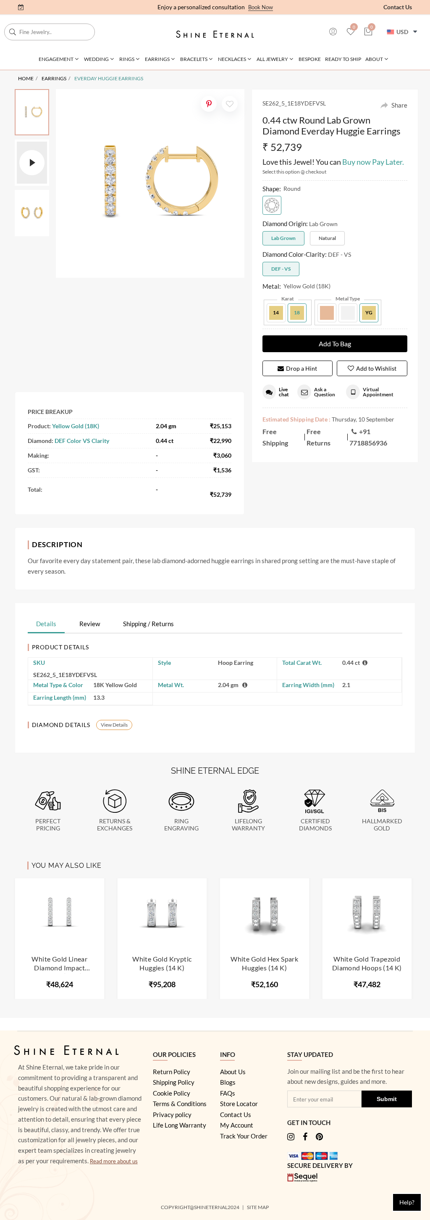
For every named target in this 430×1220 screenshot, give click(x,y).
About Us (233, 1071)
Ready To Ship (343, 59)
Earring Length (59, 697)
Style (164, 662)
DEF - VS (281, 269)
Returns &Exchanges (114, 825)
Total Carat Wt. (302, 662)
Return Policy (171, 1071)
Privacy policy (172, 1114)
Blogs (228, 1082)
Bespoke (310, 59)
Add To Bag (335, 344)
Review (89, 623)
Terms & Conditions (180, 1103)
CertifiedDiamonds (315, 825)
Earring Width (308, 684)
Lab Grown (283, 238)
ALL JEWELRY (272, 59)
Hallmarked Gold (382, 825)
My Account (236, 1125)
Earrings (157, 59)
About (374, 59)
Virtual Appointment (378, 392)
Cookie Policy (171, 1093)
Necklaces (232, 59)
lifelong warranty (248, 825)
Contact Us (397, 7)
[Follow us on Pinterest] (319, 1137)
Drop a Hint (301, 368)
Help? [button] (406, 1202)
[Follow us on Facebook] (305, 1137)
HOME (26, 78)
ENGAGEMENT (56, 59)
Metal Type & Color (58, 684)
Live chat (284, 392)
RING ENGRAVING (181, 825)
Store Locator (239, 1103)
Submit (387, 1099)
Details (46, 623)
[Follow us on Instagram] (290, 1137)
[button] (368, 32)
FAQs (227, 1093)
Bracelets (193, 59)
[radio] (271, 205)
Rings (126, 59)
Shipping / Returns (148, 623)
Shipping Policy (173, 1082)
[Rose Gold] (327, 313)
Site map (258, 1207)
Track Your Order (243, 1136)
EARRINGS (54, 78)
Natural (327, 238)
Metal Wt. (171, 684)
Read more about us (114, 1161)
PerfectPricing (47, 825)
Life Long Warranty (179, 1125)
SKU (39, 662)
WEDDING (96, 59)
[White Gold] (348, 313)
